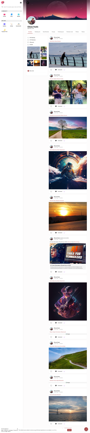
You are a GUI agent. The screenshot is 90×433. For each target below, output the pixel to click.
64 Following (32, 37)
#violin (61, 78)
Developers (11, 430)
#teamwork (63, 332)
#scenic (65, 115)
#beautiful (61, 380)
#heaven (58, 200)
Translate (61, 38)
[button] (11, 7)
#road (61, 346)
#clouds (62, 200)
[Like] (51, 69)
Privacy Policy (16, 430)
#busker (58, 78)
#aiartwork (62, 149)
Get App (5, 431)
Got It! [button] (69, 430)
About (2, 430)
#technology (76, 241)
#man (53, 41)
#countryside (57, 115)
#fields (61, 115)
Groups (53, 31)
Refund (9, 431)
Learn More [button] (54, 430)
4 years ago (56, 278)
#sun (55, 200)
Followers (69, 31)
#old (51, 41)
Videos (83, 31)
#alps (64, 346)
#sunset (51, 200)
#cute (55, 380)
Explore (4, 26)
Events (4, 16)
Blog (11, 16)
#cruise (51, 394)
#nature (59, 41)
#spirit (54, 332)
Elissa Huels (57, 37)
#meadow (52, 115)
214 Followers (33, 40)
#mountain (52, 346)
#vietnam (52, 380)
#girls (55, 78)
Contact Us (6, 430)
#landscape (57, 346)
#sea (56, 41)
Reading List (37, 31)
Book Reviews (46, 31)
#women (52, 78)
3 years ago (56, 38)
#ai (50, 149)
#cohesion (58, 332)
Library (11, 26)
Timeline (30, 31)
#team (51, 332)
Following (60, 31)
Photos (77, 31)
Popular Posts (4, 31)
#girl (58, 380)
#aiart (58, 149)
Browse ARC (18, 26)
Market (18, 16)
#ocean (55, 394)
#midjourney (54, 149)
